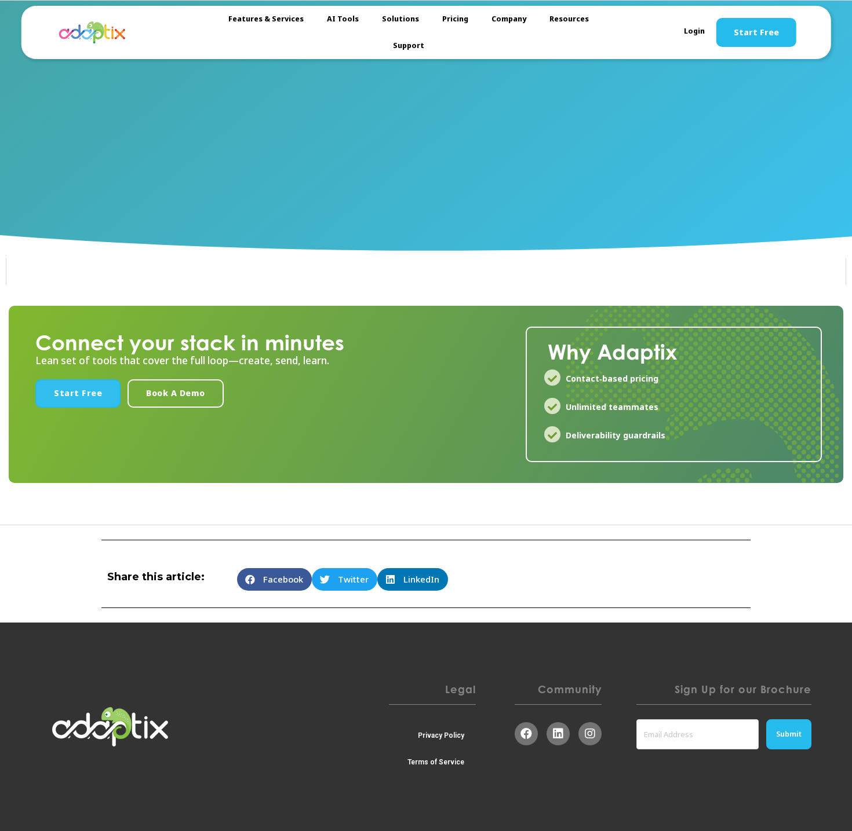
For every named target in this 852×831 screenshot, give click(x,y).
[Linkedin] (558, 733)
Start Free (756, 32)
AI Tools (343, 18)
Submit (789, 734)
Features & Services (266, 18)
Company (508, 18)
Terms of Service (435, 762)
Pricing (455, 18)
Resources (569, 18)
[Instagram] (590, 733)
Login (694, 30)
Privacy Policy (441, 735)
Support (408, 45)
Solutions (400, 18)
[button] (78, 393)
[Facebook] (526, 733)
